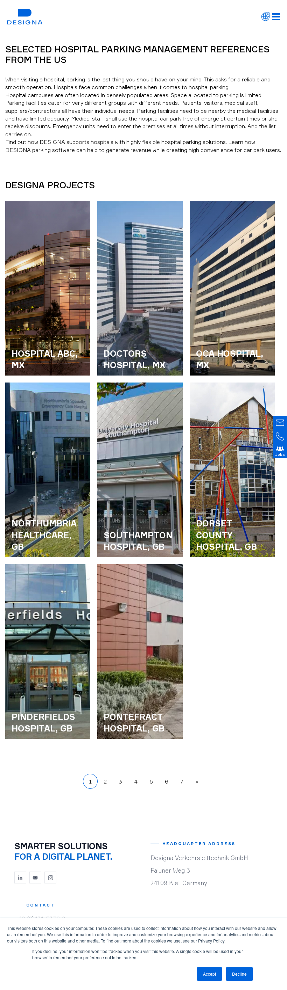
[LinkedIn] (20, 877)
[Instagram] (50, 877)
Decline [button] (239, 974)
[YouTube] (35, 877)
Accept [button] (209, 974)
